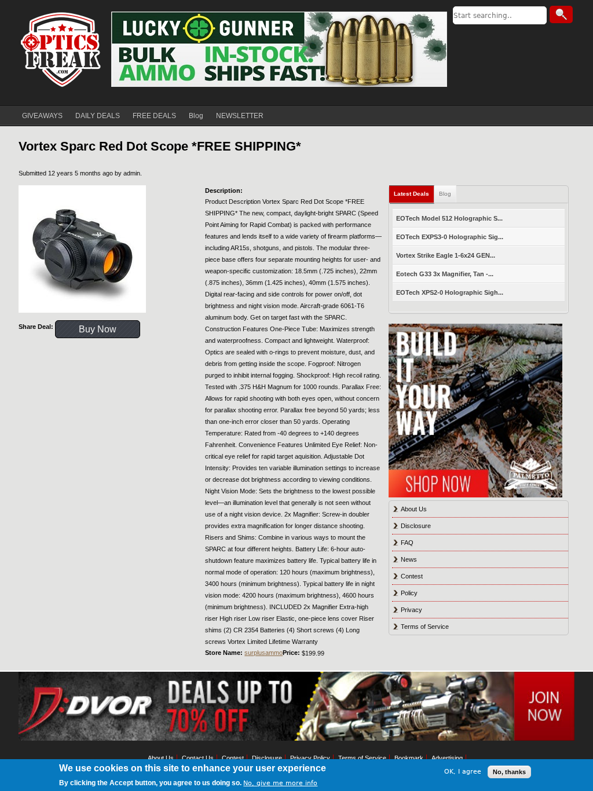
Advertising (447, 758)
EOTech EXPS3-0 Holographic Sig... (449, 236)
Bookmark (408, 758)
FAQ (407, 542)
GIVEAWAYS (42, 116)
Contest (412, 576)
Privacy (411, 609)
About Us (414, 509)
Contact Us (198, 758)
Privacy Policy (310, 758)
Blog (196, 116)
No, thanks (509, 771)
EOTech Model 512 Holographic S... (449, 218)
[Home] (62, 49)
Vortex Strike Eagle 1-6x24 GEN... (445, 255)
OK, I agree (462, 771)
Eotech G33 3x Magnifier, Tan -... (444, 273)
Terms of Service (425, 626)
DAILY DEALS (97, 116)
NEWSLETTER (239, 116)
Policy (409, 592)
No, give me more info (280, 783)
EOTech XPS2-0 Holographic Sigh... (449, 292)
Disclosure (416, 525)
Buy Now (97, 329)
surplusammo (263, 652)
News (409, 559)
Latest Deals (411, 194)
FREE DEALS (154, 116)
